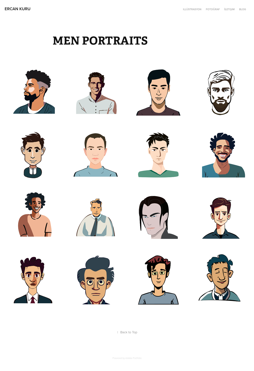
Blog (242, 9)
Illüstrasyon (192, 9)
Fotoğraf (213, 9)
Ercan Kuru (17, 9)
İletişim (229, 9)
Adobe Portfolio (133, 358)
